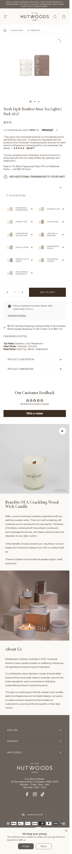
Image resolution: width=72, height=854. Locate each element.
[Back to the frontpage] (4, 30)
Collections (17, 30)
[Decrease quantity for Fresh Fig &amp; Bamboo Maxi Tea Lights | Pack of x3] (7, 292)
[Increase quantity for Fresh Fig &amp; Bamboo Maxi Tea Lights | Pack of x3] (22, 292)
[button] (62, 431)
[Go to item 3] (39, 101)
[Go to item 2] (35, 101)
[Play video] (34, 459)
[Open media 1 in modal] (59, 40)
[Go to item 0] (30, 101)
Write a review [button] (34, 413)
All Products (33, 30)
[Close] (66, 830)
